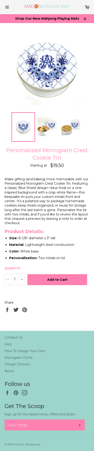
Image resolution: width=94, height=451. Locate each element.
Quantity (13, 268)
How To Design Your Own (25, 351)
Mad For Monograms (27, 444)
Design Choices (17, 364)
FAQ (8, 344)
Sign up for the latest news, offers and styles (40, 414)
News (9, 371)
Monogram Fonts (18, 357)
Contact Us (13, 337)
